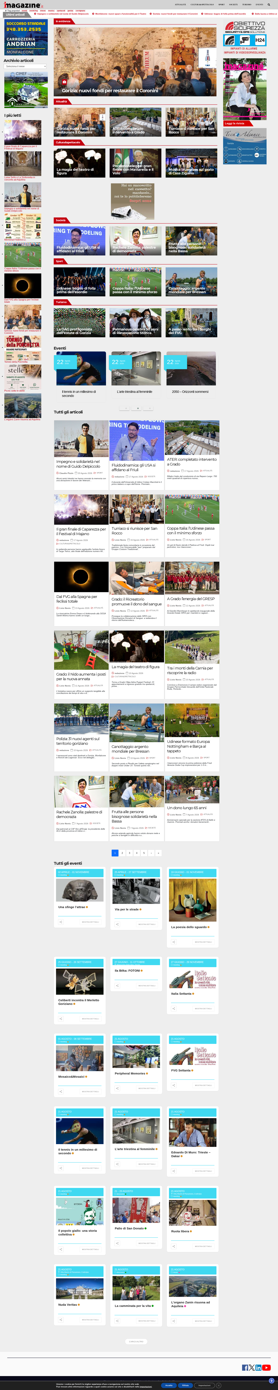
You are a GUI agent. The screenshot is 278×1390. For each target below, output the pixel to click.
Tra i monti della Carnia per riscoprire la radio (190, 670)
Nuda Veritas (67, 1304)
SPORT (221, 5)
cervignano (80, 11)
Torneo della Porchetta (132, 392)
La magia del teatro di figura (75, 171)
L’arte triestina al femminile (135, 1149)
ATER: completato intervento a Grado (128, 130)
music (175, 1272)
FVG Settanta (181, 1070)
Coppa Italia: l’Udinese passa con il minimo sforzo (135, 290)
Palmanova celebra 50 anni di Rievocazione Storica (135, 331)
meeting (63, 875)
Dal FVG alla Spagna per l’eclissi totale (76, 599)
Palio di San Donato (129, 1228)
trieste (43, 11)
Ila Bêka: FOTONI (127, 970)
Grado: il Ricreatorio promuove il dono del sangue (136, 601)
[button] (269, 4)
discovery (120, 1194)
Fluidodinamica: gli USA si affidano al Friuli (78, 249)
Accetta (168, 1385)
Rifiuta (185, 1385)
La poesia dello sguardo (189, 927)
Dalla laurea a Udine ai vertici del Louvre (105, 90)
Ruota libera (180, 1231)
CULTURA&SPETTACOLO (202, 5)
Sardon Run (180, 392)
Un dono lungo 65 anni (186, 808)
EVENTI (259, 5)
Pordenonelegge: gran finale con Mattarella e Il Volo (133, 169)
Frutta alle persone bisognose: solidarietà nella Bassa (187, 247)
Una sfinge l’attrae (71, 907)
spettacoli (61, 11)
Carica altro (136, 1342)
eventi (24, 11)
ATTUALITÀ (180, 5)
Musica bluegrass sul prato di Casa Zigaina (191, 171)
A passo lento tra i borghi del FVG (190, 331)
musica (51, 11)
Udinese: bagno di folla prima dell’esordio (76, 290)
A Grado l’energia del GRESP (191, 599)
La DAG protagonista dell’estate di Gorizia (74, 331)
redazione (119, 477)
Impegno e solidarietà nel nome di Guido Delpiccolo (78, 464)
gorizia (70, 11)
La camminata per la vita (133, 1305)
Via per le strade (127, 909)
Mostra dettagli (90, 922)
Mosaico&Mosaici (71, 1076)
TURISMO (246, 5)
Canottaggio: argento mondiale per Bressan (187, 290)
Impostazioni (205, 1385)
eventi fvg (34, 11)
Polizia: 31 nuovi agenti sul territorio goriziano (77, 741)
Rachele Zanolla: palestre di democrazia (134, 249)
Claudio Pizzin (66, 473)
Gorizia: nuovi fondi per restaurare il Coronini (76, 130)
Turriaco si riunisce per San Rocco (191, 130)
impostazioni (146, 1387)
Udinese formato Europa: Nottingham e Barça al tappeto (188, 746)
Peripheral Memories (130, 1073)
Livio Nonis (120, 540)
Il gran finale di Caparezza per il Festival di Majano (81, 531)
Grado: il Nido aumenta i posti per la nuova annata (81, 676)
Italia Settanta (181, 993)
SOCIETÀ (233, 5)
